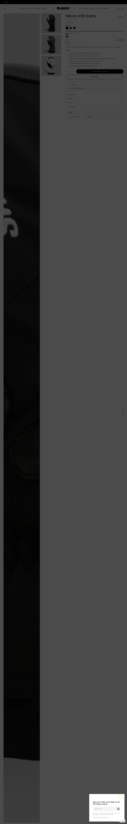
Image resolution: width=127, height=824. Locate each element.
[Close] (121, 797)
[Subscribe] (118, 808)
